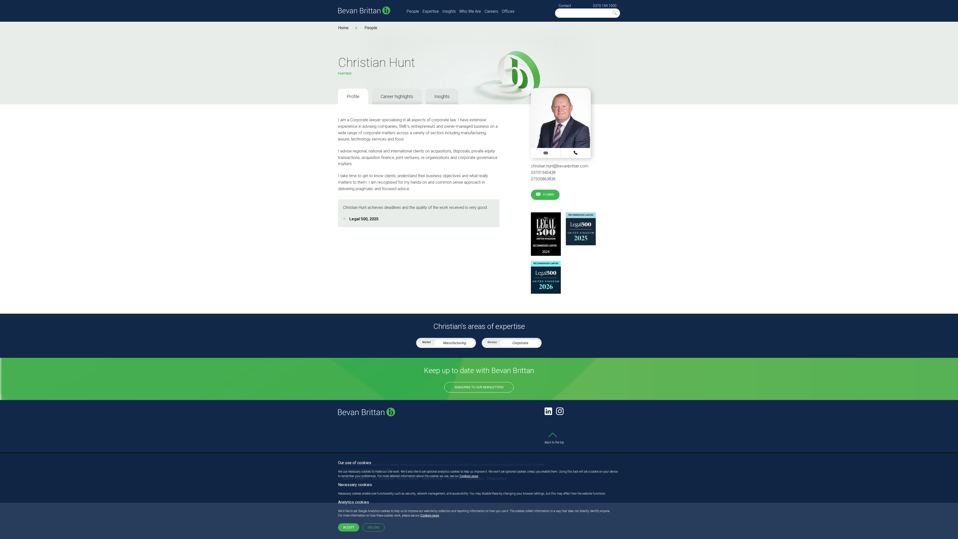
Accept (348, 527)
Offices (508, 11)
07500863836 (543, 179)
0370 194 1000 (604, 6)
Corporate (520, 343)
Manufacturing (454, 343)
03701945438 (543, 172)
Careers (491, 11)
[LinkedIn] (548, 411)
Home (343, 27)
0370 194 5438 (576, 153)
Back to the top (554, 442)
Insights (449, 11)
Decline (373, 527)
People (413, 11)
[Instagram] (560, 411)
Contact (565, 6)
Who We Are (470, 11)
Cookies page (469, 476)
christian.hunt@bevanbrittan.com (559, 166)
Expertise (431, 11)
